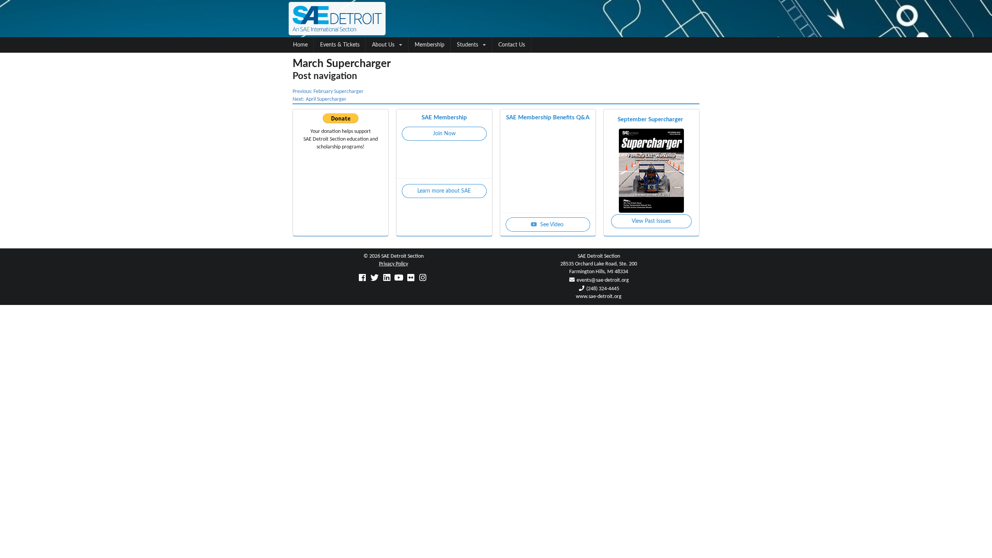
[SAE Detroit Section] (496, 18)
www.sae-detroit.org (599, 297)
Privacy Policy (393, 264)
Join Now (444, 133)
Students (467, 45)
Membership (429, 45)
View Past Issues (651, 221)
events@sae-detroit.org (603, 280)
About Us (383, 45)
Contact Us (511, 45)
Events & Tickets (340, 45)
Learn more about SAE (444, 191)
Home (300, 45)
